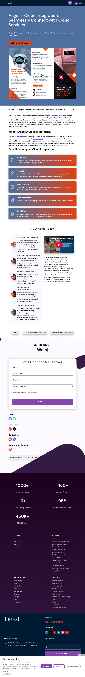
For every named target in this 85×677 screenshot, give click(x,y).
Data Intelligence (57, 547)
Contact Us (17, 547)
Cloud (15, 599)
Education (55, 605)
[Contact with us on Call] (14, 439)
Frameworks (17, 591)
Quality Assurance (58, 566)
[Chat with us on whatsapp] (14, 419)
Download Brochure (21, 43)
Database (16, 602)
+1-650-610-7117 (23, 458)
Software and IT (57, 586)
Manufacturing (57, 583)
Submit (42, 402)
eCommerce (56, 539)
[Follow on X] (50, 632)
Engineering (56, 594)
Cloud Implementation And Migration (35, 332)
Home (13, 110)
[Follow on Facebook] (46, 632)
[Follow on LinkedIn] (58, 632)
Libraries (16, 594)
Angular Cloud (13, 124)
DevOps (16, 597)
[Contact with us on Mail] (10, 439)
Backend (16, 589)
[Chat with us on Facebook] (10, 419)
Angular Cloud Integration (54, 116)
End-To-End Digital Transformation (62, 332)
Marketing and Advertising (61, 597)
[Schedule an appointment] (10, 449)
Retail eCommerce (58, 581)
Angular (15, 332)
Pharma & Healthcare (59, 607)
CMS (15, 583)
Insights (16, 544)
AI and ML (55, 571)
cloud (65, 268)
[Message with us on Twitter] (14, 429)
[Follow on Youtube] (54, 632)
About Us (16, 541)
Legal (53, 599)
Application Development (60, 541)
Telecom (54, 602)
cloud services (38, 139)
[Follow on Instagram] (62, 632)
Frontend (16, 586)
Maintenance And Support (61, 568)
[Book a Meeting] (70, 3)
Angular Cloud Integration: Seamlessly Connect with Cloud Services (42, 110)
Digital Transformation (59, 544)
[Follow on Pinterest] (67, 632)
